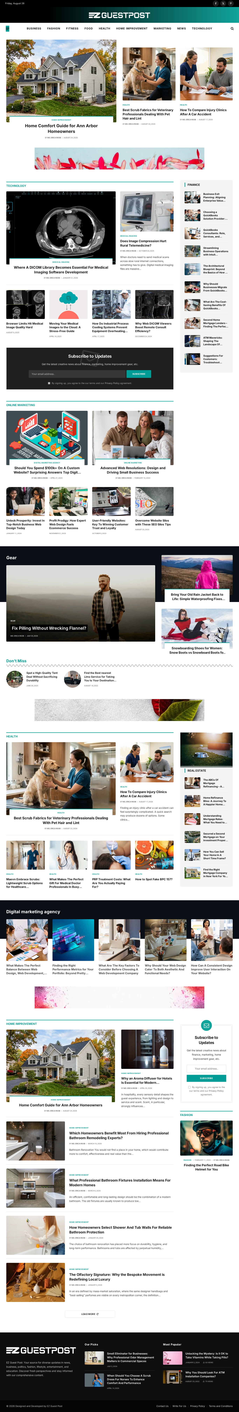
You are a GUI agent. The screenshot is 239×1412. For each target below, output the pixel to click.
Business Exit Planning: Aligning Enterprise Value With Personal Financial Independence (214, 197)
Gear (12, 621)
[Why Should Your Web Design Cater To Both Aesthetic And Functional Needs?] (166, 940)
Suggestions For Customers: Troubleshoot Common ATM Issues (213, 359)
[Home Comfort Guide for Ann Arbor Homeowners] (61, 81)
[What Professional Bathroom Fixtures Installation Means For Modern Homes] (35, 1188)
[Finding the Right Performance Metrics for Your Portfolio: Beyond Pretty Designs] (73, 940)
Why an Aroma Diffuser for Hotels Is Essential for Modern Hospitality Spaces (146, 1081)
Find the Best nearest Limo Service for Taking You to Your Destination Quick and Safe (99, 676)
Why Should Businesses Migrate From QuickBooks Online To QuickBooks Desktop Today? (215, 287)
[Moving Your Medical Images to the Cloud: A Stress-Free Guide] (68, 304)
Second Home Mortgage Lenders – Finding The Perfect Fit (215, 323)
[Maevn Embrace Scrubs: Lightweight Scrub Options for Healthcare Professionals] (25, 855)
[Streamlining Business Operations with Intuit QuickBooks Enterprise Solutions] (192, 251)
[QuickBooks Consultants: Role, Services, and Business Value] (192, 233)
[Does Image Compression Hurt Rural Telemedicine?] (147, 211)
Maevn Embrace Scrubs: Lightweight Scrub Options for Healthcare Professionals (24, 883)
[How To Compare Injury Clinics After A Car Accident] (206, 73)
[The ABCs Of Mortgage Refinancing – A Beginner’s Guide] (192, 783)
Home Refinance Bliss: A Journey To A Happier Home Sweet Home (214, 801)
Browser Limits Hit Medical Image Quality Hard (24, 325)
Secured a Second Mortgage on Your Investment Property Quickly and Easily (215, 837)
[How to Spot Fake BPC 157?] (154, 855)
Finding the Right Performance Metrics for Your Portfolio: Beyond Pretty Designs (73, 969)
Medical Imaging (60, 262)
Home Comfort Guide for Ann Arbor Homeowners (61, 128)
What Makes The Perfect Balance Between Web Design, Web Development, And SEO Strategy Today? (25, 969)
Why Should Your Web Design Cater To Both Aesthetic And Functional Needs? (165, 969)
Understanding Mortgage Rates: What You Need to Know (214, 819)
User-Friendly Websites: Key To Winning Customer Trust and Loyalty (110, 524)
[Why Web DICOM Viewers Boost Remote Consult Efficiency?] (154, 304)
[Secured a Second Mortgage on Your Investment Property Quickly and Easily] (192, 837)
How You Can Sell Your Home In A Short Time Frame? (214, 855)
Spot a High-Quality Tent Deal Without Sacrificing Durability (42, 676)
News (181, 28)
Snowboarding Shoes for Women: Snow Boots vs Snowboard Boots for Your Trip (197, 650)
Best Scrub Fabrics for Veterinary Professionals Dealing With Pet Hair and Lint (148, 114)
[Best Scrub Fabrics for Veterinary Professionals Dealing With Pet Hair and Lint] (149, 73)
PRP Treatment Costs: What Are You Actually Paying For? (111, 883)
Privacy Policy (112, 383)
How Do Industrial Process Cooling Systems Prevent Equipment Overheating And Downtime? (110, 327)
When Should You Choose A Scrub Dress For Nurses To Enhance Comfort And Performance (129, 1379)
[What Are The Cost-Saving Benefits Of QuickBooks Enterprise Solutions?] (192, 305)
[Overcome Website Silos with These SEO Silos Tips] (154, 501)
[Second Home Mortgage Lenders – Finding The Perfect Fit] (192, 323)
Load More (88, 1314)
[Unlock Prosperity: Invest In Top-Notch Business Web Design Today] (25, 501)
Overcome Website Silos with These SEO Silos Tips (153, 522)
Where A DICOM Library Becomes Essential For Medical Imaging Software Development (61, 269)
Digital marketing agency (47, 463)
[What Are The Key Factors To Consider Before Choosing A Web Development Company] (119, 940)
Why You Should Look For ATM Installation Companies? (205, 1374)
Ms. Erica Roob (54, 138)
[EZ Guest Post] (119, 15)
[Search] (232, 29)
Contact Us (162, 1406)
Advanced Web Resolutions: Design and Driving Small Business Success (133, 470)
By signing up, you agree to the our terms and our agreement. (91, 383)
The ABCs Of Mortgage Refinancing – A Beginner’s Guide (213, 783)
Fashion (53, 28)
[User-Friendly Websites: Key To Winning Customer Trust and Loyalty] (111, 501)
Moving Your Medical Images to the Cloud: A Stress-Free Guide (65, 327)
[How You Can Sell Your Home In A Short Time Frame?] (192, 855)
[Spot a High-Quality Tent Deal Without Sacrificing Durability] (14, 679)
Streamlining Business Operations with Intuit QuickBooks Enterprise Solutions (215, 251)
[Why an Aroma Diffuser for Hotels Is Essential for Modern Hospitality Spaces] (147, 1049)
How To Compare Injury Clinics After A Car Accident (203, 112)
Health (104, 28)
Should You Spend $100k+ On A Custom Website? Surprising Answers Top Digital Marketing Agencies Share (47, 470)
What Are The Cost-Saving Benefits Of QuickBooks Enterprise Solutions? (215, 305)
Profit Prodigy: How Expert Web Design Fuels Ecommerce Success (67, 524)
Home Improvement (132, 28)
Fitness (72, 28)
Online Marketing (133, 463)
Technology (202, 28)
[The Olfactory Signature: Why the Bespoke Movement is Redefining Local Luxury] (35, 1282)
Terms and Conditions (221, 1406)
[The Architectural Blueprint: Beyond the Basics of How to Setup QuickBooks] (192, 269)
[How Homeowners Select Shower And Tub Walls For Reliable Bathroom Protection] (35, 1235)
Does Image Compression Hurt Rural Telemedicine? (143, 243)
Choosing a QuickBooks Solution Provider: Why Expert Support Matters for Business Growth (215, 215)
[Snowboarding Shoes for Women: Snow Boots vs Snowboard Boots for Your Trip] (197, 629)
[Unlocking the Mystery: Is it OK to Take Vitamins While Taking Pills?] (172, 1358)
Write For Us (179, 1406)
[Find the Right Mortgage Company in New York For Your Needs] (192, 873)
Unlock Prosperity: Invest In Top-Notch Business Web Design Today (25, 524)
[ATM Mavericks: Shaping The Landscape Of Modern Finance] (192, 341)
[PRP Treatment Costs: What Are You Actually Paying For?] (111, 855)
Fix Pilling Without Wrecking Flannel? (49, 628)
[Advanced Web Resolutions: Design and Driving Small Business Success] (133, 438)
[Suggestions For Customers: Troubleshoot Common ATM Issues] (192, 359)
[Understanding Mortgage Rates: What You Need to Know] (192, 819)
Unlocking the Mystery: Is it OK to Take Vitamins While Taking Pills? (206, 1355)
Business (34, 28)
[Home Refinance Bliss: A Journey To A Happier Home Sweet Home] (192, 801)
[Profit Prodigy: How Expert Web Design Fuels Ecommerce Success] (68, 501)
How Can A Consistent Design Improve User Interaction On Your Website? (211, 969)
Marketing (162, 28)
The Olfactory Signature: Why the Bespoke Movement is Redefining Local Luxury (117, 1276)
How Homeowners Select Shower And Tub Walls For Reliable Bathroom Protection (120, 1229)
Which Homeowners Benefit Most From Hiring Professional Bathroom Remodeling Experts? (119, 1135)
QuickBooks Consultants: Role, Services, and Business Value (214, 233)
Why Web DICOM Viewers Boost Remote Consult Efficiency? (153, 327)
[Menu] (7, 29)
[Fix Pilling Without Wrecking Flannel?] (80, 603)
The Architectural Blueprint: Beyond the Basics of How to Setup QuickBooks (215, 269)
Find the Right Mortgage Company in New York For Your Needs (215, 873)
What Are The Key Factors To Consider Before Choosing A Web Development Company (119, 969)
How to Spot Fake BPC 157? (154, 879)
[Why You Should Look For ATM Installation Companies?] (172, 1377)
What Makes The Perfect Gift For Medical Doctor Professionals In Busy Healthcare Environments (67, 883)
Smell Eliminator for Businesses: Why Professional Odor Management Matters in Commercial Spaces (130, 1357)
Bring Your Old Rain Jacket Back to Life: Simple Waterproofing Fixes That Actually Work (197, 597)
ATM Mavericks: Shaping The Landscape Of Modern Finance (213, 341)
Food (89, 28)
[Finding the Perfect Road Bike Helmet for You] (206, 1138)
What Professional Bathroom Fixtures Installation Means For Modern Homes (120, 1182)
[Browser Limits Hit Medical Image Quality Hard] (25, 304)
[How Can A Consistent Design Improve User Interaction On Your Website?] (212, 940)
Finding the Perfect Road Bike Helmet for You (206, 1167)
